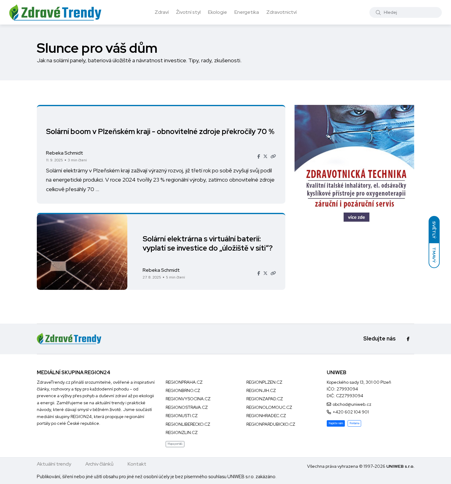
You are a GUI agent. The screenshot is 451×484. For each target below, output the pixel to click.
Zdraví (162, 12)
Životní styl (188, 12)
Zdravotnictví (281, 12)
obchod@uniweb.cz (352, 404)
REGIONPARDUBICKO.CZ (270, 424)
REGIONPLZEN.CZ (264, 382)
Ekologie (217, 12)
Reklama (354, 423)
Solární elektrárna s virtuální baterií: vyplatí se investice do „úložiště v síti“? (208, 243)
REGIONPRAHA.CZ (184, 382)
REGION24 (81, 416)
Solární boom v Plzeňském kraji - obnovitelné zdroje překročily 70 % (160, 131)
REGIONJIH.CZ (261, 390)
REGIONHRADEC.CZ (266, 415)
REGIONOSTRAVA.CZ (187, 407)
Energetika (246, 12)
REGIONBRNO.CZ (183, 390)
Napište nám (336, 423)
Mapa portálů (175, 444)
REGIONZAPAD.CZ (264, 398)
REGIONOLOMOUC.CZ (269, 407)
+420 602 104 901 (351, 412)
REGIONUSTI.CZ (182, 415)
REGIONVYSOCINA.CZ (188, 398)
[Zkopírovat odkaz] (273, 156)
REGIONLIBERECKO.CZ (188, 424)
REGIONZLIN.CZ (182, 432)
